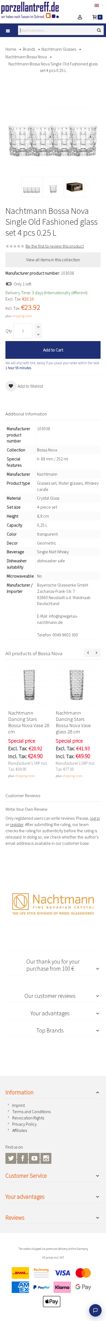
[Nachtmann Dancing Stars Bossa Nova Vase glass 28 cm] (77, 686)
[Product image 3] (74, 187)
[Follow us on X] (11, 1157)
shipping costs (22, 316)
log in (95, 818)
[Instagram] (45, 1157)
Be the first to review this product (55, 246)
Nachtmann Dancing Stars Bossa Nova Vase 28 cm (28, 722)
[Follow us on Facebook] (23, 1157)
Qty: (9, 330)
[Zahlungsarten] (53, 1288)
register (16, 824)
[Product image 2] (53, 187)
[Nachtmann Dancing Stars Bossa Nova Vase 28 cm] (29, 686)
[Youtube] (34, 1157)
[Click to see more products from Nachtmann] (53, 904)
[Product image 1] (31, 187)
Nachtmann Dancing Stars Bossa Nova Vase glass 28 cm (73, 722)
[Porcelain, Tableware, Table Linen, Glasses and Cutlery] (32, 9)
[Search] (99, 30)
